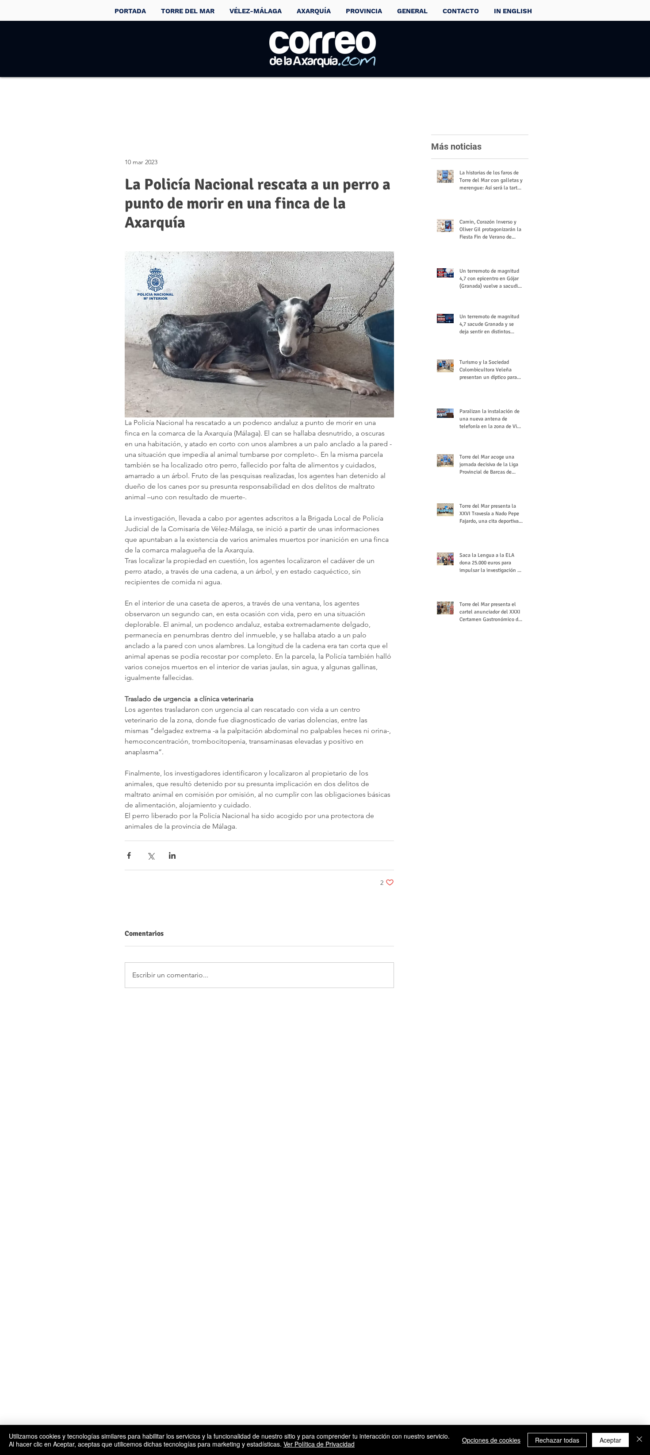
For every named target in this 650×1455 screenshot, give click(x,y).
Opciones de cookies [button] (491, 1440)
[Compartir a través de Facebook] (129, 855)
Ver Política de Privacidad (319, 1444)
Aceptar (610, 1440)
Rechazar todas (557, 1440)
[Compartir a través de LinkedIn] (172, 855)
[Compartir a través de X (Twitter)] (150, 855)
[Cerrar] (639, 1440)
